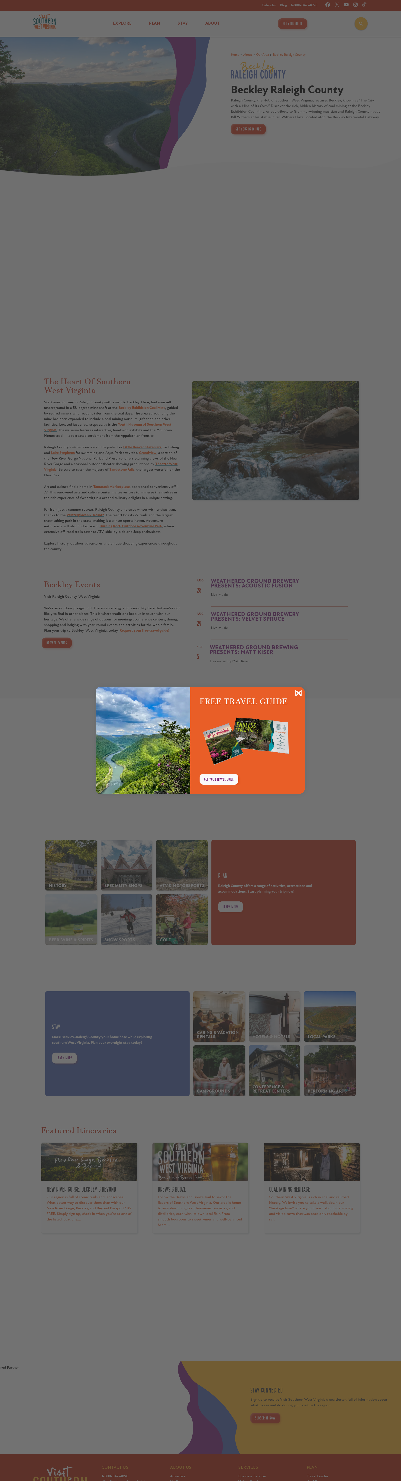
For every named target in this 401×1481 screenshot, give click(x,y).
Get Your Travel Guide (219, 779)
